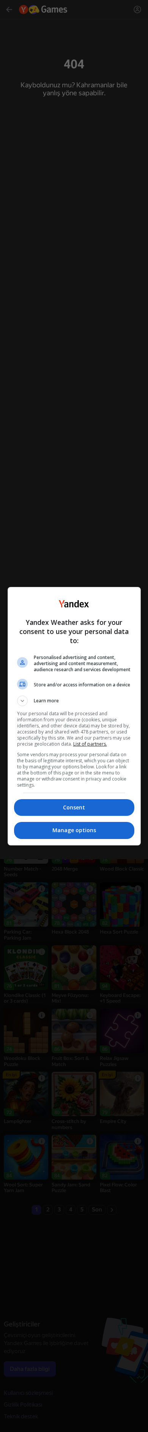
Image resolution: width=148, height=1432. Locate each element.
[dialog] (74, 716)
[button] (74, 700)
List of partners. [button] (90, 744)
